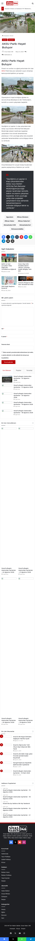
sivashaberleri (25, 225)
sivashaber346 (10, 225)
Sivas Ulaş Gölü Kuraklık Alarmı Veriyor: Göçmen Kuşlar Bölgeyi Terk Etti (24, 267)
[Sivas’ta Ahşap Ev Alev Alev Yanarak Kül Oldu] (26, 278)
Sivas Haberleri (24, 221)
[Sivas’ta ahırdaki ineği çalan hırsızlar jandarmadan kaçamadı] (6, 756)
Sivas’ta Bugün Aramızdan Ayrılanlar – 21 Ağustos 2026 (25, 570)
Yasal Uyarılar (5, 878)
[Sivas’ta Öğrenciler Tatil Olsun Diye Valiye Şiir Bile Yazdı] (6, 747)
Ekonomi (3, 915)
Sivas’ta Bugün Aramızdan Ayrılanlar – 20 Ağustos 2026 (22, 395)
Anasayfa (6, 35)
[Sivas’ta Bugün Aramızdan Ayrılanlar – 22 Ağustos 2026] (7, 378)
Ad (2, 328)
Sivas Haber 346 (8, 51)
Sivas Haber (10, 221)
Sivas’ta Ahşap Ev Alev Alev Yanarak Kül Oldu (25, 283)
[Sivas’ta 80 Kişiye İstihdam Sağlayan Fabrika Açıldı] (6, 739)
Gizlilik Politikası (6, 859)
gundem (10, 217)
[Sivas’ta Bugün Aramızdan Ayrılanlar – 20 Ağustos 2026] (7, 396)
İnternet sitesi (5, 344)
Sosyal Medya (5, 893)
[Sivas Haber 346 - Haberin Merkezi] (12, 3)
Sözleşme (4, 896)
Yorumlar (29, 370)
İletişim (3, 881)
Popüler (18, 370)
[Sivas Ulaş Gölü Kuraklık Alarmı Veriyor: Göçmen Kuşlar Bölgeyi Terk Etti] (26, 258)
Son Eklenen (7, 370)
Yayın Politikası (5, 856)
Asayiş (3, 909)
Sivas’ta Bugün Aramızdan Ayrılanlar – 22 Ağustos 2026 (22, 378)
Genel (11, 35)
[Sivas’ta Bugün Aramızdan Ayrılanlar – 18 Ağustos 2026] (7, 413)
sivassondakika (17, 229)
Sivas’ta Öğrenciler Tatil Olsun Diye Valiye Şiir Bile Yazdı (21, 747)
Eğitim (3, 912)
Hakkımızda (4, 853)
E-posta (4, 336)
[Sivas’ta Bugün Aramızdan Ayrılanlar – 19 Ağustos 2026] (7, 405)
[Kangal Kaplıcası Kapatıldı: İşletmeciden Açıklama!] (6, 765)
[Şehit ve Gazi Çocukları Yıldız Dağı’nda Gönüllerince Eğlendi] (9, 258)
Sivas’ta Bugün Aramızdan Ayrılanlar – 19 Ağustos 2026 (25, 720)
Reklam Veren (5, 872)
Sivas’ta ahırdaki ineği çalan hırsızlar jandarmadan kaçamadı (22, 756)
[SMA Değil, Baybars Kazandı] (9, 280)
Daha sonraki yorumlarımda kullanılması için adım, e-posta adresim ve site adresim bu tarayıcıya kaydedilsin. (17, 355)
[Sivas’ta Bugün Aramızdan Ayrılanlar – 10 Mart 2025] (6, 773)
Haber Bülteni (5, 891)
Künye (3, 862)
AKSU (3, 71)
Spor (2, 918)
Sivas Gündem (23, 217)
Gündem (11, 40)
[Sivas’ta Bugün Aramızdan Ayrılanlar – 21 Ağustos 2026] (7, 387)
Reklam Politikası (6, 875)
